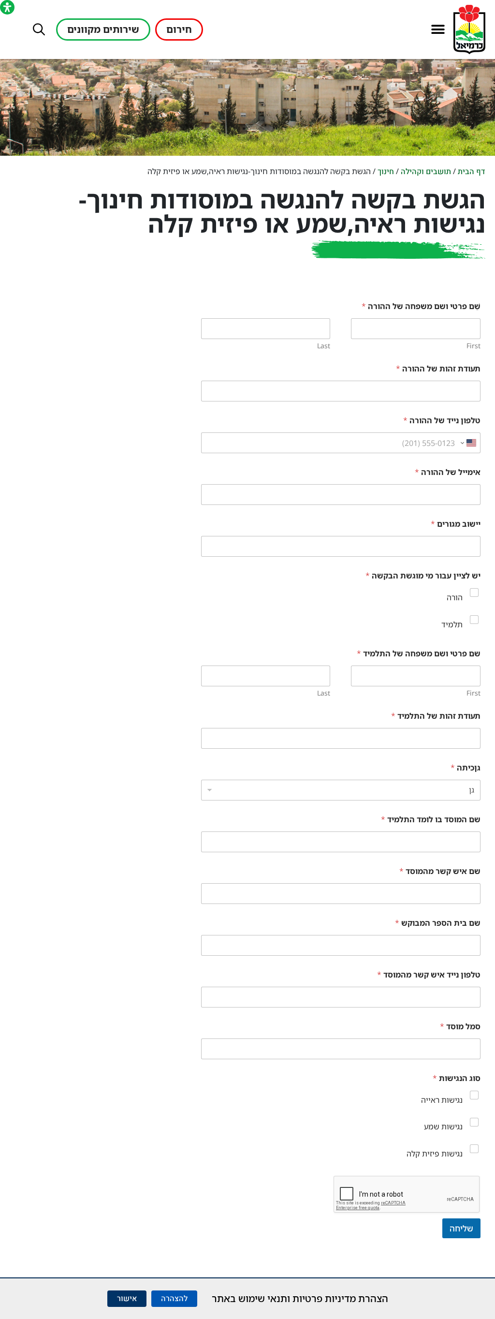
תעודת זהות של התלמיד (435, 716)
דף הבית (471, 172)
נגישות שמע (443, 1126)
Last (323, 345)
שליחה (461, 1228)
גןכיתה (465, 767)
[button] (438, 30)
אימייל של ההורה (447, 472)
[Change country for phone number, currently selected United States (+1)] (469, 442)
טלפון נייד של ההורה (441, 420)
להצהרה (174, 1298)
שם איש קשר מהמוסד (439, 871)
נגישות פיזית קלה (435, 1153)
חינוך (386, 172)
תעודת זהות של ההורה (438, 368)
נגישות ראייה (442, 1100)
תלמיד (452, 624)
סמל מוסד (460, 1026)
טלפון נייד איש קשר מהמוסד (428, 974)
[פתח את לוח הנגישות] (7, 7)
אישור (127, 1298)
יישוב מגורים (455, 524)
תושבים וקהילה (426, 172)
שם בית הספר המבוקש (437, 923)
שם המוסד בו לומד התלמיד (430, 819)
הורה (455, 597)
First (473, 345)
